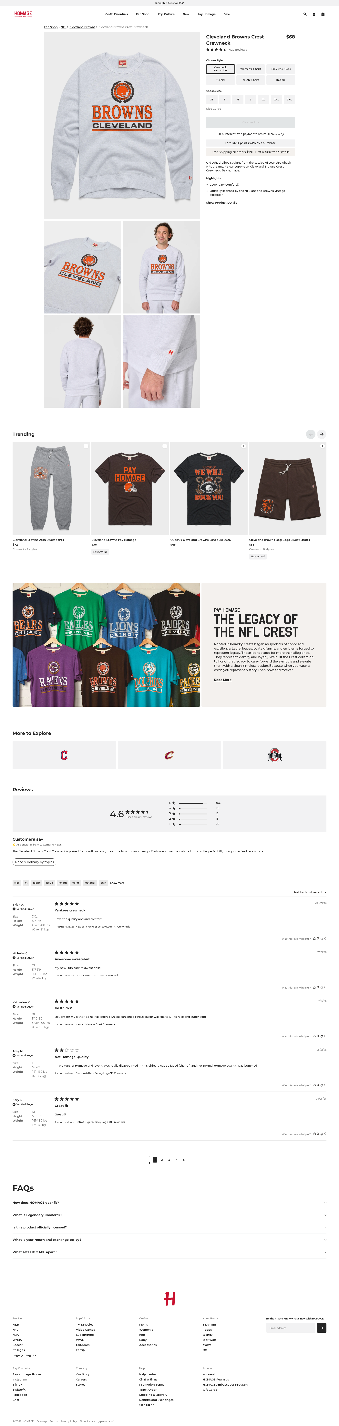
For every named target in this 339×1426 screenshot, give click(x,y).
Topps (207, 1329)
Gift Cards (210, 1389)
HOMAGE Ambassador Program (225, 1384)
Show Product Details (221, 202)
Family (80, 1350)
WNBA (17, 1340)
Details (284, 152)
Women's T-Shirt (250, 68)
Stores (80, 1384)
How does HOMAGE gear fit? (36, 1203)
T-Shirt (220, 79)
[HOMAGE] (23, 14)
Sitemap (41, 1421)
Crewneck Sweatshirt (220, 69)
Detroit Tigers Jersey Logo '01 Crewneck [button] (100, 1122)
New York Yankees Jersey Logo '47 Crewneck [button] (103, 926)
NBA (16, 1335)
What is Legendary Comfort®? (37, 1215)
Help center (147, 1374)
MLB (16, 1324)
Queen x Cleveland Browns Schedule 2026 (200, 540)
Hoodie (280, 79)
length (62, 882)
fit (26, 882)
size (16, 882)
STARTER (209, 1324)
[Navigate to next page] (169, 1163)
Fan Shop (51, 27)
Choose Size (250, 122)
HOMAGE (28, 1421)
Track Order (147, 1389)
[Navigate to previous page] (169, 1157)
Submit (322, 1327)
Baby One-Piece (281, 68)
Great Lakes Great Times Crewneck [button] (97, 975)
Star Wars (210, 1340)
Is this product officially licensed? (40, 1227)
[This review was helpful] (314, 938)
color (75, 882)
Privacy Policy (69, 1421)
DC (205, 1350)
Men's (143, 1324)
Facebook (20, 1395)
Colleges (19, 1350)
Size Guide (213, 108)
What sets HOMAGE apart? (34, 1252)
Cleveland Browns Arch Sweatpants (38, 540)
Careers (81, 1379)
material (90, 882)
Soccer (18, 1345)
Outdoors (83, 1345)
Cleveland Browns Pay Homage (113, 540)
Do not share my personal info (97, 1421)
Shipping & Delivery (153, 1395)
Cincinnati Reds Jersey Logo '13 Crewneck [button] (101, 1073)
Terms (53, 1421)
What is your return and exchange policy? (47, 1240)
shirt (103, 882)
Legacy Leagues (24, 1355)
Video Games (85, 1329)
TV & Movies (84, 1324)
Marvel (207, 1345)
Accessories (148, 1345)
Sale (227, 14)
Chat (16, 1400)
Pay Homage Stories (27, 1374)
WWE (80, 1340)
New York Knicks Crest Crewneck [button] (95, 1024)
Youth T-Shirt (250, 79)
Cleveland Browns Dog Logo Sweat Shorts (279, 540)
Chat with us (148, 1379)
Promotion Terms (151, 1384)
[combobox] (309, 892)
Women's (146, 1329)
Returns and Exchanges (156, 1400)
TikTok (17, 1384)
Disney (207, 1335)
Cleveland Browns (82, 27)
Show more (117, 882)
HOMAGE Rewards (216, 1379)
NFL (64, 27)
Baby (142, 1340)
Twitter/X (19, 1389)
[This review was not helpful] (322, 938)
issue (49, 882)
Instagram (20, 1379)
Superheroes (85, 1335)
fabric (37, 882)
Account (209, 1374)
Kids (142, 1335)
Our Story (82, 1374)
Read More (223, 680)
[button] (322, 14)
